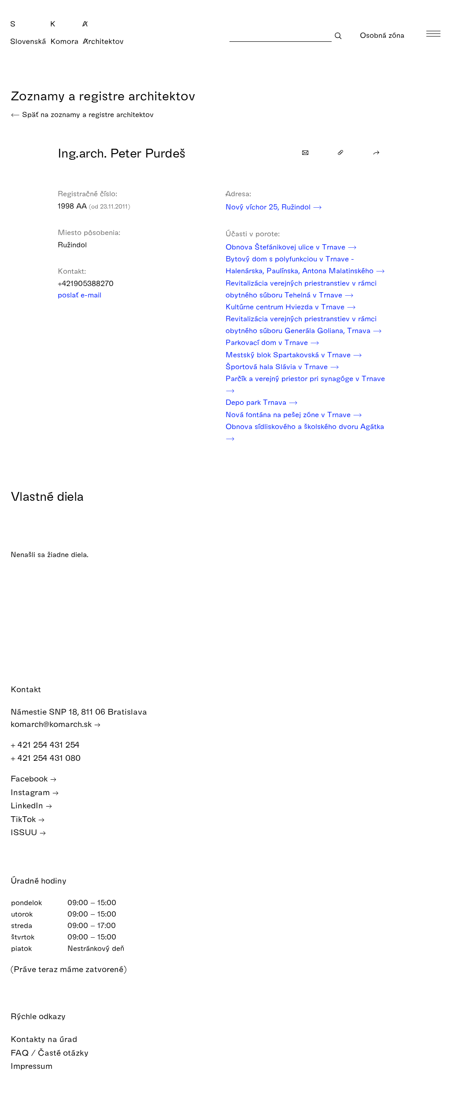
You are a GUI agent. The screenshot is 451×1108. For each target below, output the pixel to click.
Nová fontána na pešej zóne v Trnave (289, 414)
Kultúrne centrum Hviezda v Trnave (286, 306)
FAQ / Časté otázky (51, 1052)
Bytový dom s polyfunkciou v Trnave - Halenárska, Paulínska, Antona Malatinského (301, 264)
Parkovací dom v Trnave (268, 342)
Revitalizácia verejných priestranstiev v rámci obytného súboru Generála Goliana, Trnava (301, 324)
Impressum (33, 1065)
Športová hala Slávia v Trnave (278, 366)
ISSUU (25, 832)
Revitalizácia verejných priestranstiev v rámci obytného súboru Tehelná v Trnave (301, 289)
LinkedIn (28, 805)
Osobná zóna (383, 35)
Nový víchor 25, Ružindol (269, 206)
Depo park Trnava (257, 402)
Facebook (30, 778)
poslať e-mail (81, 294)
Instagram (31, 791)
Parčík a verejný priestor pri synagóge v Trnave (305, 378)
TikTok (24, 818)
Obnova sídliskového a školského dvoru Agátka (305, 426)
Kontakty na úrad (45, 1038)
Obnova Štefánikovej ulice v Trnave (286, 246)
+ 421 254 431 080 (47, 757)
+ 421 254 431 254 (46, 744)
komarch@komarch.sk (52, 723)
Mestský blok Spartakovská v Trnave (289, 354)
